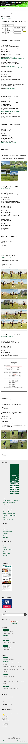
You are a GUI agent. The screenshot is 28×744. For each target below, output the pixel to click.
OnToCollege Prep (6, 553)
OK (25, 614)
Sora (4, 517)
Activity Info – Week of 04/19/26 (10, 96)
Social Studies (5, 559)
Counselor (14, 487)
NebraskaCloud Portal (7, 511)
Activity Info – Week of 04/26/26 (10, 40)
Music (13, 41)
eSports (11, 125)
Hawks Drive (14, 477)
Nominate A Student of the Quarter (9, 513)
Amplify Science (6, 525)
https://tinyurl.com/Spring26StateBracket (9, 142)
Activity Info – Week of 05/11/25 (10, 335)
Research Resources (14, 483)
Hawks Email (14, 479)
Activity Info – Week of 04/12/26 (10, 124)
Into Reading (5, 529)
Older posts (3, 454)
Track (17, 41)
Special (15, 41)
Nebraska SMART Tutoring (8, 509)
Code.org (4, 527)
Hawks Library (14, 481)
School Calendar (14, 473)
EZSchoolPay (5, 506)
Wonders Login (5, 537)
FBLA (14, 125)
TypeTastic (5, 535)
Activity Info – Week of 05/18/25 (10, 187)
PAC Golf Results (6, 16)
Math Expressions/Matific (7, 531)
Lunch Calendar (14, 471)
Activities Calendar (14, 469)
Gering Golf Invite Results (8, 255)
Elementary (12, 188)
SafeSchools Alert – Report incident (9, 515)
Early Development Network (8, 504)
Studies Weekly (5, 533)
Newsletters (14, 475)
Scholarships (14, 489)
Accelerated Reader (14, 491)
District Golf (5, 149)
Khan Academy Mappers (7, 549)
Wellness (14, 493)
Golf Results (4, 398)
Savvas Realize (6, 557)
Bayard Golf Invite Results (9, 236)
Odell (4, 551)
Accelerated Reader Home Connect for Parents (11, 500)
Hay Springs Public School (7, 740)
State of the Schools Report (8, 519)
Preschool (17, 188)
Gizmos (4, 547)
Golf (10, 18)
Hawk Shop (14, 485)
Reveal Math (5, 555)
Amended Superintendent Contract (9, 502)
